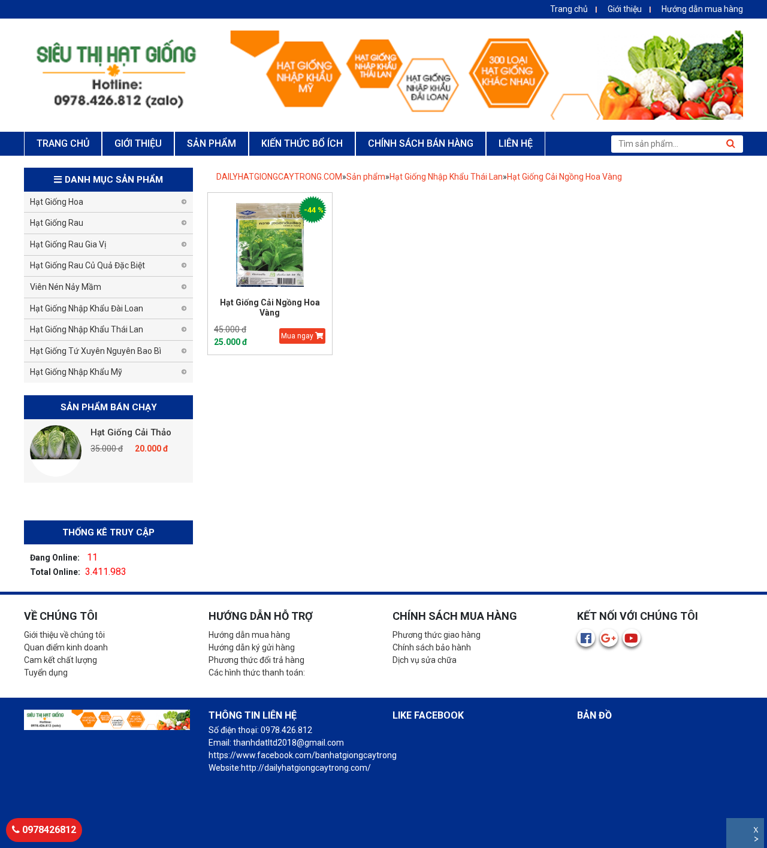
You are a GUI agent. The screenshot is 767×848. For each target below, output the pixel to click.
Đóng (757, 831)
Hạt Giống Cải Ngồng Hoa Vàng (564, 176)
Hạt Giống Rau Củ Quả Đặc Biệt (87, 265)
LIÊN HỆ (516, 143)
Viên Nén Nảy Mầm (65, 287)
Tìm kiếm (730, 143)
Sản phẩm (365, 176)
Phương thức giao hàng (436, 635)
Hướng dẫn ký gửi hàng (252, 647)
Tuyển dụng (46, 672)
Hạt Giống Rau (56, 223)
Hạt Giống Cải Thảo (130, 432)
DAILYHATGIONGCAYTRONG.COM (279, 176)
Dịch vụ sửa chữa (424, 660)
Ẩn (757, 840)
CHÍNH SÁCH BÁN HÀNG (420, 143)
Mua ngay (298, 336)
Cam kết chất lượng (60, 660)
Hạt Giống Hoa (56, 202)
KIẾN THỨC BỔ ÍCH (302, 143)
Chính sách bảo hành (431, 647)
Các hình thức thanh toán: (257, 672)
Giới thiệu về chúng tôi (64, 635)
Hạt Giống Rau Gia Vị (68, 244)
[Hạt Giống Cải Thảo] (55, 451)
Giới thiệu (625, 9)
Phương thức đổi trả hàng (256, 660)
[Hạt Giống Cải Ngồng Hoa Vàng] (270, 245)
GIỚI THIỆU (138, 143)
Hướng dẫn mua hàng (702, 9)
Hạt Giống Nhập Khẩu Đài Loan (86, 308)
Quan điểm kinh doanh (66, 647)
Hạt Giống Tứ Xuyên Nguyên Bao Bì (95, 351)
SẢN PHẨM (211, 143)
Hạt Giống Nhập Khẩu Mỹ (76, 372)
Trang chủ (569, 9)
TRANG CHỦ (63, 143)
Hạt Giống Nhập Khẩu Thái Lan (446, 176)
